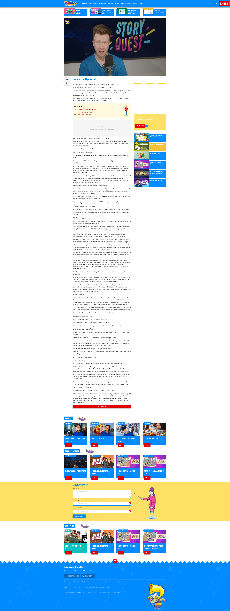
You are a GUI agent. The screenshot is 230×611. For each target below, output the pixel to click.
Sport (79, 582)
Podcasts (102, 3)
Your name (76, 500)
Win (90, 3)
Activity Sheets (105, 582)
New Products (120, 582)
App (141, 3)
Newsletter (89, 576)
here (92, 93)
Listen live (140, 126)
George (86, 587)
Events (129, 3)
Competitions (96, 582)
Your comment (77, 488)
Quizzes (110, 3)
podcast (95, 84)
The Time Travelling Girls (84, 112)
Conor (97, 587)
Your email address (78, 508)
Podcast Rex (116, 593)
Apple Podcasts (73, 576)
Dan (90, 587)
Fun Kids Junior (105, 587)
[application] (115, 47)
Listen (224, 3)
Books (117, 3)
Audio (84, 582)
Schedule (71, 587)
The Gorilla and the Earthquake (86, 110)
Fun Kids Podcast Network (104, 593)
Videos (95, 3)
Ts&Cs (84, 593)
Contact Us (71, 593)
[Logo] (67, 22)
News (75, 582)
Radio (84, 3)
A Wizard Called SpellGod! (85, 115)
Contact (135, 3)
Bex (94, 587)
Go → (68, 445)
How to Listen (79, 587)
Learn (122, 3)
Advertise (78, 593)
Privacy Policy (91, 593)
